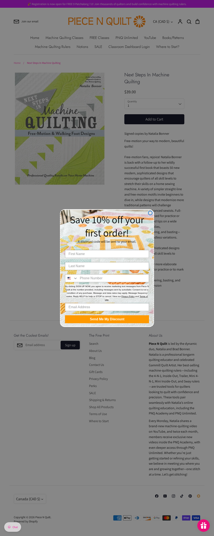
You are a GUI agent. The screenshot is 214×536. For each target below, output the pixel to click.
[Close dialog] (150, 213)
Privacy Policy (128, 296)
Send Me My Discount (107, 319)
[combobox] (71, 278)
